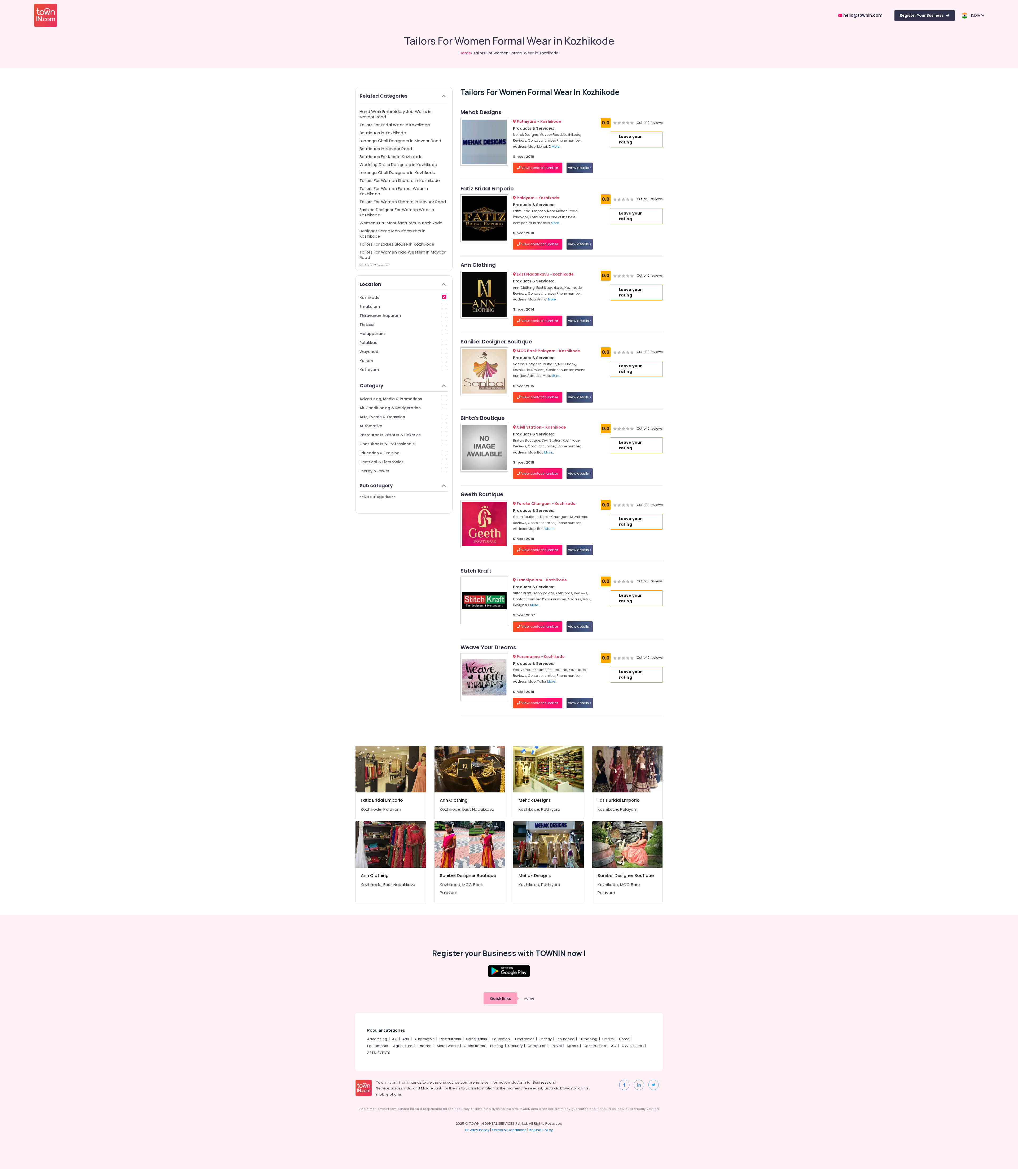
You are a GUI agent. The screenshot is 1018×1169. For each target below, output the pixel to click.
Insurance (565, 1038)
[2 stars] (632, 123)
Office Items (474, 1045)
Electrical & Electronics (381, 462)
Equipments (377, 1045)
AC (394, 1038)
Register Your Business (922, 15)
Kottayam (369, 369)
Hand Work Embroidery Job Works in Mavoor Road (395, 114)
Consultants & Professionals (387, 444)
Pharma (425, 1045)
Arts (405, 1038)
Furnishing (588, 1038)
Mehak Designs (374, 265)
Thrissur (367, 324)
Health (608, 1038)
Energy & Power (374, 471)
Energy (545, 1038)
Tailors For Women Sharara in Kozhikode (399, 180)
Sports (572, 1045)
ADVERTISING (632, 1045)
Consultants (476, 1038)
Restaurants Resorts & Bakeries (390, 435)
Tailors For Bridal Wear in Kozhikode (394, 125)
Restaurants (450, 1038)
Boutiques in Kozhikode (382, 133)
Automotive (370, 426)
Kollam (366, 360)
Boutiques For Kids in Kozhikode (391, 156)
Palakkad (368, 342)
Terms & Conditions (509, 1129)
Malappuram (372, 333)
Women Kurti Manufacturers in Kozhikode (401, 223)
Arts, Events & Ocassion (382, 417)
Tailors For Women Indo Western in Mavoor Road (402, 254)
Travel (556, 1045)
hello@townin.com (862, 15)
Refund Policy (541, 1129)
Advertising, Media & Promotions (390, 399)
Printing (496, 1045)
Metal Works (448, 1045)
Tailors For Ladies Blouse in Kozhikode (397, 244)
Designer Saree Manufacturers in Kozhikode (392, 233)
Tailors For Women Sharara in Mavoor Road (402, 201)
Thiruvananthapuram (380, 315)
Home (465, 53)
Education (501, 1038)
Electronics (524, 1038)
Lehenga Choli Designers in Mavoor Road (400, 140)
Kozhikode (369, 297)
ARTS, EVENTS (378, 1052)
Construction (594, 1045)
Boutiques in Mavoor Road (385, 148)
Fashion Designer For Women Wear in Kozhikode (396, 212)
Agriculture (403, 1045)
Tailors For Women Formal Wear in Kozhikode (393, 191)
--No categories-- (377, 496)
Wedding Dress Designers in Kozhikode (398, 164)
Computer (537, 1045)
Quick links (500, 998)
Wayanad (368, 351)
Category (371, 385)
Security (515, 1045)
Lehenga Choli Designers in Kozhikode (397, 172)
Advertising (377, 1038)
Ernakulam (369, 306)
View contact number (539, 167)
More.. (556, 146)
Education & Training (379, 453)
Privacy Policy (477, 1129)
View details (579, 167)
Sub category (376, 485)
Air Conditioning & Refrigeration (390, 408)
